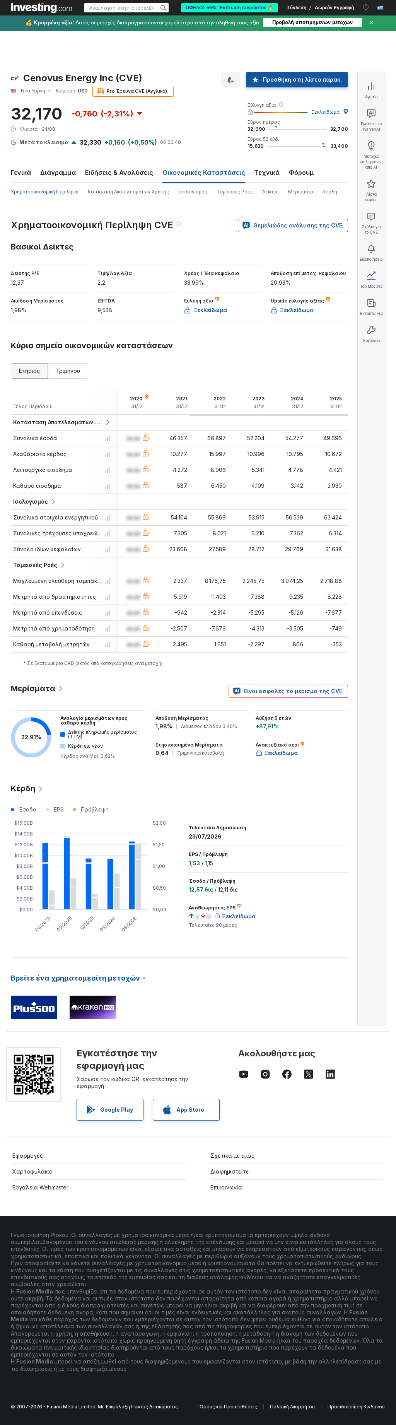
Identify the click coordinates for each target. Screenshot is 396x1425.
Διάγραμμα (58, 172)
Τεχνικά (267, 172)
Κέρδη (330, 192)
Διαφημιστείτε (229, 1171)
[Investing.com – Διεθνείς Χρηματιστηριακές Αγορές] (41, 7)
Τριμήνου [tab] (68, 370)
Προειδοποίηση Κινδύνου (356, 1407)
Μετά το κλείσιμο (43, 142)
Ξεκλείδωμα (325, 112)
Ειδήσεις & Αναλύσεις (119, 172)
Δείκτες (270, 192)
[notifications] (366, 7)
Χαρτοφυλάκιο (32, 1171)
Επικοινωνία (226, 1187)
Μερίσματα (300, 192)
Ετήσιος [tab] (29, 370)
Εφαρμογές (27, 1155)
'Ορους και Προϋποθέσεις (227, 1407)
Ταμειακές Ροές (235, 192)
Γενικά (21, 172)
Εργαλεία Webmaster (40, 1187)
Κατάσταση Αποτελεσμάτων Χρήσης (128, 192)
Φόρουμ (301, 172)
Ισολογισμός (192, 192)
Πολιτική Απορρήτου (292, 1407)
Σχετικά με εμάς (232, 1155)
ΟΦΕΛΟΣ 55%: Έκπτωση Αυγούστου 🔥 (229, 7)
